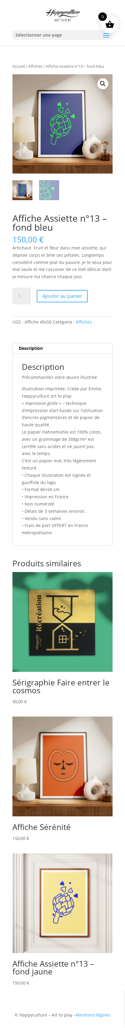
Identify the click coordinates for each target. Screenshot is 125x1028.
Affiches (35, 66)
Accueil (18, 66)
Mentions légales (93, 1015)
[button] (102, 83)
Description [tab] (31, 348)
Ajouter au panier (62, 296)
